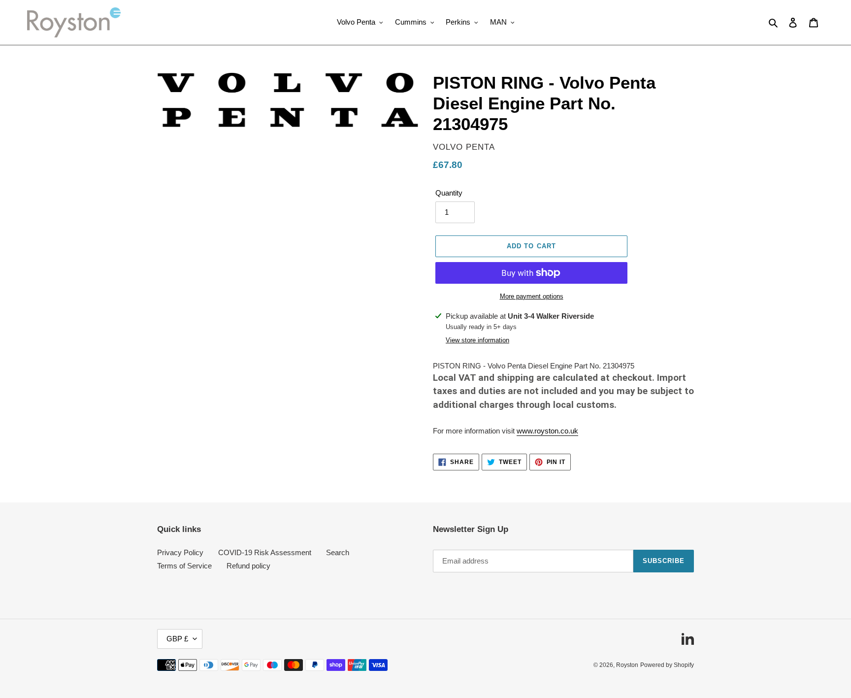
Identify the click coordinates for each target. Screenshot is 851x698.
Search (337, 552)
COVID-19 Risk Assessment (264, 552)
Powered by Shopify (667, 665)
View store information (477, 340)
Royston (627, 665)
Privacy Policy (180, 552)
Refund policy (248, 566)
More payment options (531, 296)
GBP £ (177, 638)
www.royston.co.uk (547, 431)
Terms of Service (184, 566)
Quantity (448, 193)
